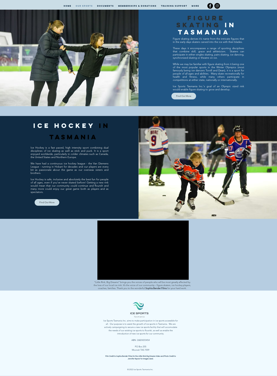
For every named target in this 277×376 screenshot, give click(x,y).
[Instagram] (217, 6)
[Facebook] (210, 6)
